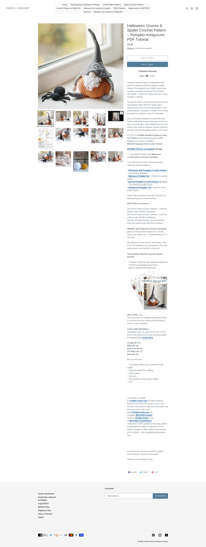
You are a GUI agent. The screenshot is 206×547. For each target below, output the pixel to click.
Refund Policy (44, 507)
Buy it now (147, 64)
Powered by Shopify (161, 541)
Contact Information (46, 494)
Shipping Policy (44, 510)
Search (41, 517)
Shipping (130, 48)
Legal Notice (43, 503)
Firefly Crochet (18, 8)
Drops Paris (147, 338)
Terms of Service (45, 514)
